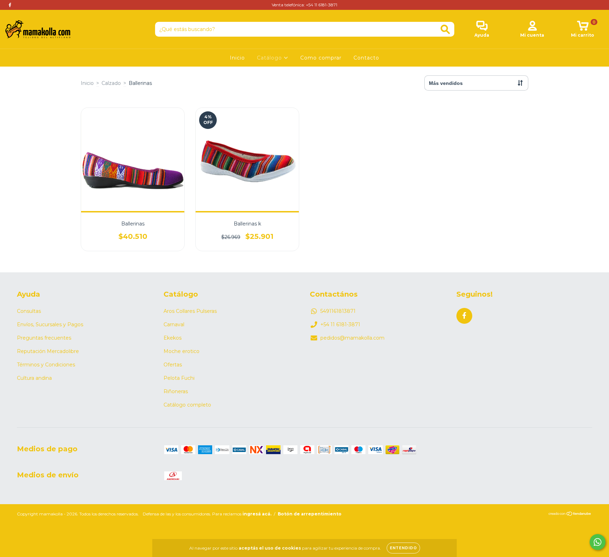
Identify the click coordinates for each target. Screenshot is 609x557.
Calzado (111, 83)
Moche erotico (181, 351)
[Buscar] (445, 29)
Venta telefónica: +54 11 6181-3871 (304, 4)
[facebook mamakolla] (9, 5)
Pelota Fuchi (179, 378)
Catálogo (270, 58)
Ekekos (173, 338)
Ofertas (173, 364)
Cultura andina (34, 378)
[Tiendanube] (570, 514)
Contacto (366, 58)
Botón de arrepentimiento (310, 513)
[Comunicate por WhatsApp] (597, 542)
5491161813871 (338, 311)
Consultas (29, 311)
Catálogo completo (187, 405)
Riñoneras (176, 391)
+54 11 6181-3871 (340, 324)
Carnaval (174, 324)
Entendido (403, 548)
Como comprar (321, 58)
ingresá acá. (256, 513)
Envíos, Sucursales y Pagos (50, 324)
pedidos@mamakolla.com (352, 338)
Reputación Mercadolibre (48, 351)
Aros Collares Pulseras (190, 311)
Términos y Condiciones (46, 364)
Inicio (237, 58)
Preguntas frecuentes (44, 338)
